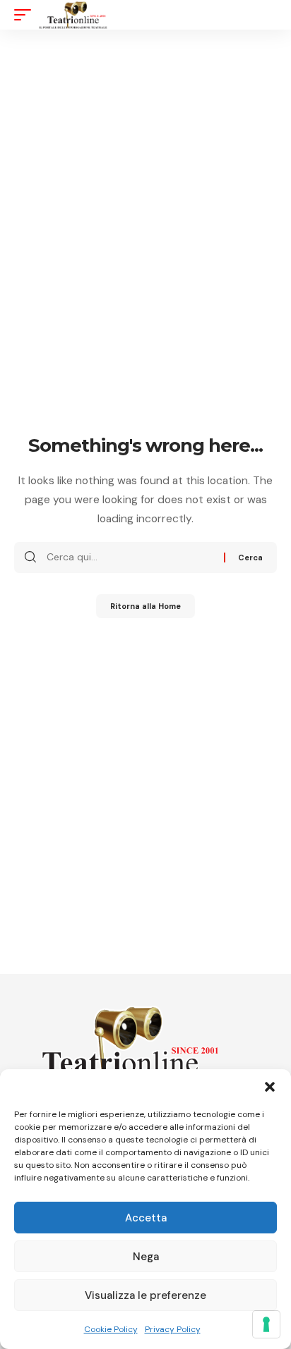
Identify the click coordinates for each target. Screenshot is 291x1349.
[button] (270, 1087)
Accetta (146, 1218)
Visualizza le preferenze (145, 1295)
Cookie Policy (111, 1329)
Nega (146, 1257)
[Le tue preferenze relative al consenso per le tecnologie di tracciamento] (266, 1324)
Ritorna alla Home (145, 606)
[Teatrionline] (73, 15)
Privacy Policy (173, 1329)
